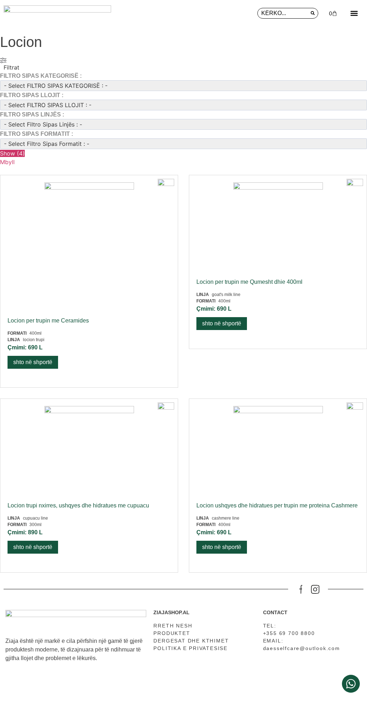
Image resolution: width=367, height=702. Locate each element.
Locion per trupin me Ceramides (48, 320)
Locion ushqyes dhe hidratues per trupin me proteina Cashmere (277, 505)
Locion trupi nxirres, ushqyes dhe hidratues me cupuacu (78, 505)
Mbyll (7, 162)
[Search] (312, 13)
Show (12, 153)
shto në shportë (32, 362)
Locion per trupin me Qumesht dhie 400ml (249, 282)
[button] (354, 13)
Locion (21, 42)
